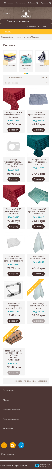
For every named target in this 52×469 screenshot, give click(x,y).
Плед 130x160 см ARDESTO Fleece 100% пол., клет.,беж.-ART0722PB (13, 355)
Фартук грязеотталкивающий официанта (38, 114)
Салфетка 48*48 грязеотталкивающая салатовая (38, 211)
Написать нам (7, 454)
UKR (4, 13)
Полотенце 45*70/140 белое (38, 257)
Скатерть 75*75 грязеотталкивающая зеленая (38, 161)
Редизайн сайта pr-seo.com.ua (45, 465)
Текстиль (35, 37)
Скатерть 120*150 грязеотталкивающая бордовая (14, 114)
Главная (4, 37)
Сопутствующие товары (19, 37)
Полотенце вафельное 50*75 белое (38, 305)
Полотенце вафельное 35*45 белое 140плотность (13, 258)
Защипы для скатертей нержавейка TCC (13, 305)
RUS (8, 13)
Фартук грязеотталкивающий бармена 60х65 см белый (14, 163)
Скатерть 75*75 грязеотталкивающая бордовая (14, 211)
